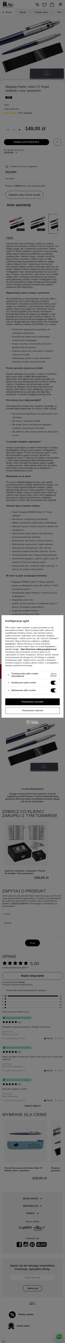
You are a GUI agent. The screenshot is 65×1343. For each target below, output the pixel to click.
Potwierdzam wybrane (32, 710)
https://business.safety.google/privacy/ (39, 649)
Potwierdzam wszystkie (32, 701)
